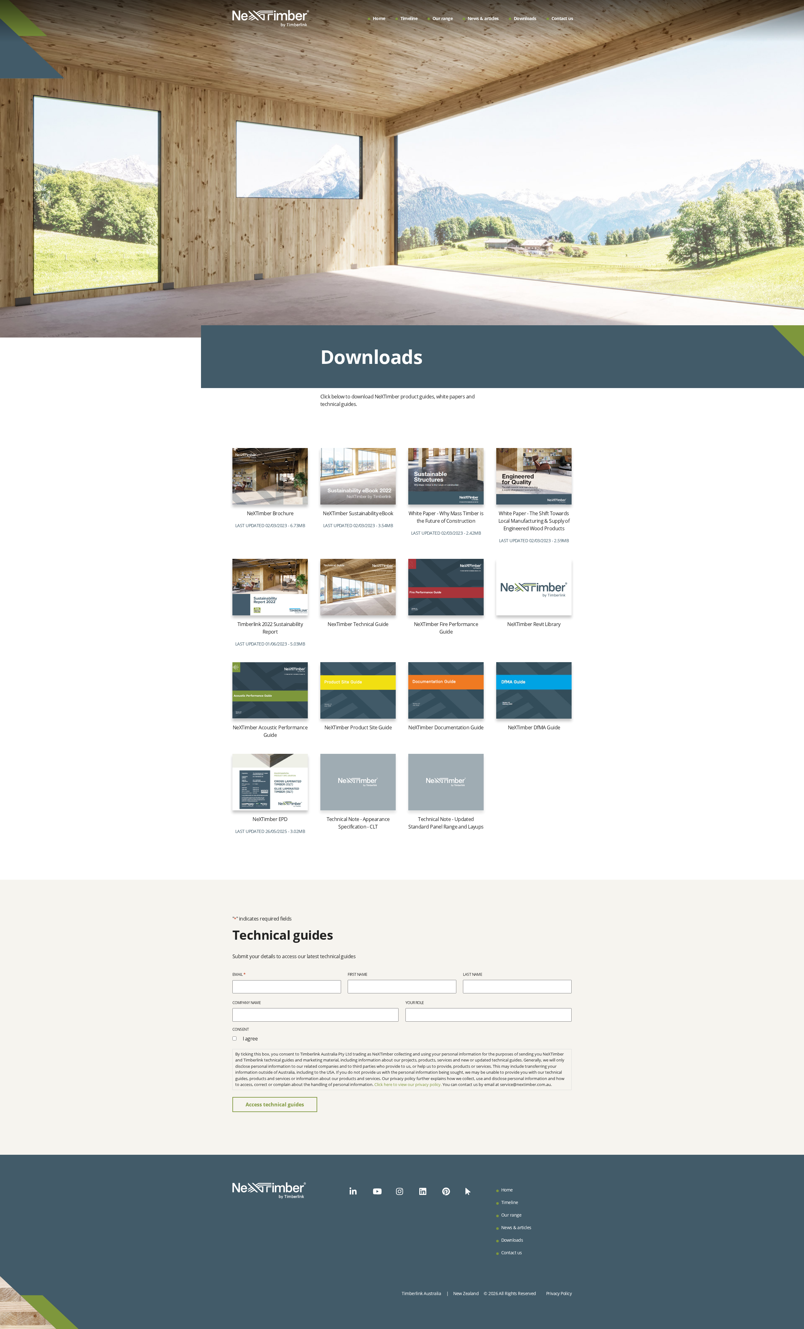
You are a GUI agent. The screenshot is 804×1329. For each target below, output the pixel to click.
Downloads (525, 18)
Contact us (562, 18)
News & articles (483, 18)
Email (239, 974)
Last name (472, 974)
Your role (414, 1002)
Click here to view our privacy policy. (408, 1084)
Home (379, 18)
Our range (442, 18)
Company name (246, 1002)
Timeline (409, 18)
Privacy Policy (559, 1293)
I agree (250, 1038)
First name (357, 974)
